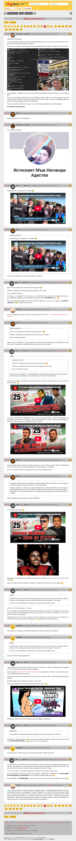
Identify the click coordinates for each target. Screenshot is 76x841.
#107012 (7, 125)
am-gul (23, 829)
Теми (21, 13)
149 (14, 29)
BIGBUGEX (19, 625)
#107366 (7, 637)
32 (34, 26)
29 (25, 26)
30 (28, 26)
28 (22, 26)
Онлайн (7, 822)
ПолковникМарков (22, 34)
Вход (19, 8)
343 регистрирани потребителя (21, 827)
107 (67, 26)
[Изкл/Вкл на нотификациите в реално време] (34, 13)
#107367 (7, 662)
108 (70, 26)
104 (56, 26)
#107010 (7, 113)
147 (6, 29)
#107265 (7, 309)
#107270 (7, 350)
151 (21, 29)
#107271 (7, 460)
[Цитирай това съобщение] (70, 34)
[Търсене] (70, 4)
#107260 (7, 282)
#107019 (7, 229)
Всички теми (12, 13)
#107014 (7, 185)
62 (48, 26)
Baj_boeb (18, 822)
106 (63, 26)
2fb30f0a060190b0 (19, 837)
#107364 (7, 590)
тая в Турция (36, 672)
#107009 (7, 34)
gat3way (60, 822)
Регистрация (27, 8)
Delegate (24, 822)
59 (38, 26)
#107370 (7, 725)
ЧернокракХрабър (22, 125)
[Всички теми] (5, 13)
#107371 (7, 748)
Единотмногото (22, 185)
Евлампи (54, 822)
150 (17, 29)
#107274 (7, 476)
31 (31, 26)
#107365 (7, 626)
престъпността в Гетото (24, 672)
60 (41, 26)
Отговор (12, 22)
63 (51, 26)
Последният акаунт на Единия (43, 822)
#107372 (7, 759)
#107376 (7, 785)
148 (10, 29)
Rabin (18, 113)
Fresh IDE (52, 839)
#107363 (7, 504)
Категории (28, 13)
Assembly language (38, 839)
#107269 (7, 323)
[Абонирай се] (71, 13)
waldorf (19, 309)
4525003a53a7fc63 (41, 837)
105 (59, 26)
